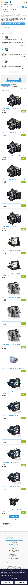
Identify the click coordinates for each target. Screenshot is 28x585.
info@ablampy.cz (14, 556)
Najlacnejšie (5, 84)
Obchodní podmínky (10, 538)
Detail (23, 111)
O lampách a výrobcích (13, 544)
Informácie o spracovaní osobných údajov (14, 540)
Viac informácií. (11, 575)
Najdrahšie (13, 84)
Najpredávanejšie (6, 86)
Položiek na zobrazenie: (14, 81)
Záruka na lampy (9, 537)
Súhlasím (21, 582)
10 (24, 88)
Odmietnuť (7, 582)
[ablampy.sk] (6, 1)
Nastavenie (14, 578)
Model (3, 26)
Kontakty (8, 536)
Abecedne (15, 86)
